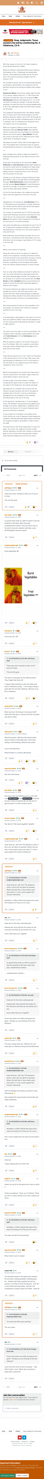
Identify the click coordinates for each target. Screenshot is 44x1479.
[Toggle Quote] (8, 658)
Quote (11, 507)
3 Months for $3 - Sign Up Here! (20, 22)
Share (11, 452)
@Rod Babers (13, 798)
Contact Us (24, 1441)
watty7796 (8, 1270)
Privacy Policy (15, 1441)
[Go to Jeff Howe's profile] (5, 54)
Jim (5, 917)
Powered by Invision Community (22, 1445)
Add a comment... (13, 1408)
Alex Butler (32, 955)
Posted (12, 490)
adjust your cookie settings (25, 1467)
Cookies (32, 1441)
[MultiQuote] (6, 507)
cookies (13, 1465)
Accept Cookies (8, 1475)
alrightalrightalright (13, 880)
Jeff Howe (31, 658)
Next (36, 475)
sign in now (13, 1399)
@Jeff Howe (27, 798)
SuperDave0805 (12, 1316)
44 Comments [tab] (10, 469)
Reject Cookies (22, 1475)
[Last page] (40, 475)
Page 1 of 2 (22, 475)
